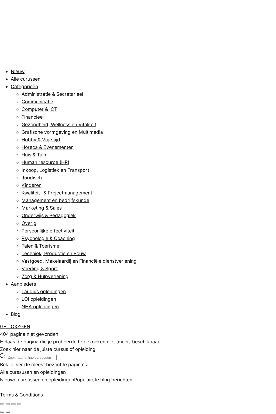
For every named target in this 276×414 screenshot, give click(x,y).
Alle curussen (25, 79)
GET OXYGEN (15, 326)
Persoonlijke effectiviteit (48, 231)
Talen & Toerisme (40, 246)
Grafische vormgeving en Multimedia (62, 132)
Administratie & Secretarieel (52, 94)
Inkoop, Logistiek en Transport (55, 170)
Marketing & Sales (42, 208)
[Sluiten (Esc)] (19, 404)
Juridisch (32, 177)
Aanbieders (23, 284)
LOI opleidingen (39, 299)
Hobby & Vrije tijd (41, 139)
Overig (29, 223)
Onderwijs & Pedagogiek (49, 215)
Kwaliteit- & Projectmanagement (57, 193)
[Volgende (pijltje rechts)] (8, 412)
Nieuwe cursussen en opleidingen (37, 379)
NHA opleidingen (40, 306)
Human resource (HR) (45, 162)
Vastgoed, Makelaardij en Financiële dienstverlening (79, 261)
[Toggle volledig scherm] (8, 404)
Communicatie (37, 101)
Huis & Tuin (34, 155)
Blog (15, 314)
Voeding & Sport (40, 268)
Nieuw (18, 71)
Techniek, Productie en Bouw (54, 253)
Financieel (33, 117)
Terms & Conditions (21, 395)
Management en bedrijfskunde (55, 200)
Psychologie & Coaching (48, 238)
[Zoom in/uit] (2, 404)
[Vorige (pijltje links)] (2, 412)
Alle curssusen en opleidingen (33, 372)
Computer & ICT (39, 109)
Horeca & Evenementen (48, 147)
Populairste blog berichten (103, 379)
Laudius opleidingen (44, 291)
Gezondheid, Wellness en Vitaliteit (59, 124)
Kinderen (32, 185)
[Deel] (13, 404)
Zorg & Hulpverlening (45, 276)
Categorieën (24, 86)
